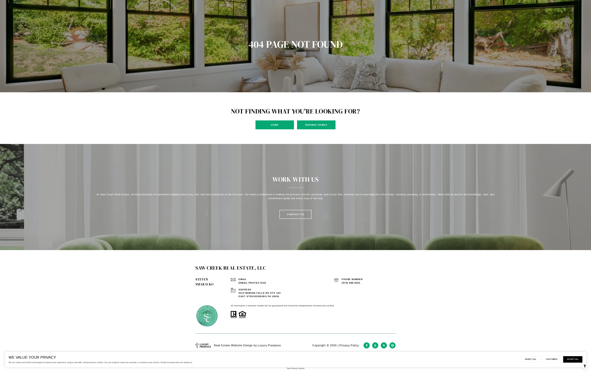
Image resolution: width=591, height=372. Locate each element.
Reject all (530, 359)
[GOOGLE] (392, 345)
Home (275, 125)
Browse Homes (316, 125)
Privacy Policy (349, 345)
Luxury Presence (269, 345)
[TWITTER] (384, 345)
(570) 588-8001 (351, 283)
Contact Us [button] (295, 214)
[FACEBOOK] (367, 345)
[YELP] (375, 345)
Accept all (573, 359)
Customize (551, 359)
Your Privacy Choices (295, 368)
